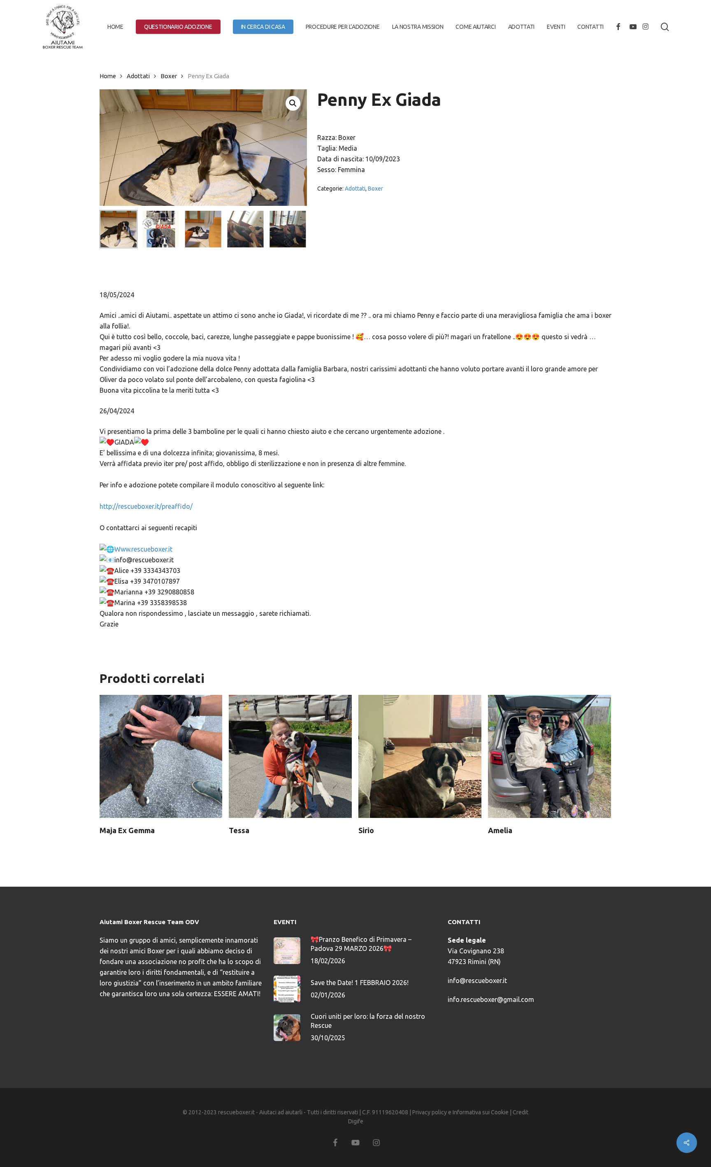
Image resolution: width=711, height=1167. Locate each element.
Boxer (168, 75)
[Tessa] (290, 756)
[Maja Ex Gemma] (161, 756)
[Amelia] (549, 756)
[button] (293, 103)
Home (108, 75)
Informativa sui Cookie (481, 1112)
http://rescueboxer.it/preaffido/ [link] (146, 506)
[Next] (294, 229)
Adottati (138, 75)
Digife (355, 1121)
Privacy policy (429, 1112)
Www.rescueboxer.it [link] (143, 549)
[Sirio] (419, 756)
